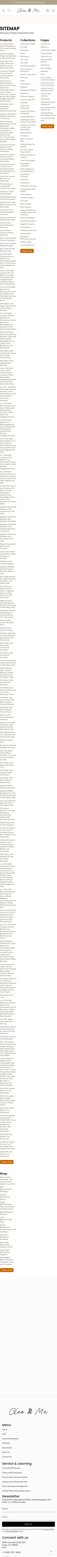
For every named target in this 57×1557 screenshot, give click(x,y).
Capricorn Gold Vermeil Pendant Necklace (7, 212)
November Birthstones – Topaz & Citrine (6, 1244)
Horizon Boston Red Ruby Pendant (7, 786)
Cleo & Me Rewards (10, 1439)
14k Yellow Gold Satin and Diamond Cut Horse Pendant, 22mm (8, 47)
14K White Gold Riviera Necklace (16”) (7, 765)
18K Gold (24, 63)
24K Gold (24, 180)
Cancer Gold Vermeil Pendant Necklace (7, 225)
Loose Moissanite (27, 116)
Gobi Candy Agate (27, 160)
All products (7, 1448)
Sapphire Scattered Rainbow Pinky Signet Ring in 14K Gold (8, 510)
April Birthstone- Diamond (7, 1213)
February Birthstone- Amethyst (5, 1237)
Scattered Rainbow (28, 230)
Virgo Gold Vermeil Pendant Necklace (8, 218)
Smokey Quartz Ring (6, 741)
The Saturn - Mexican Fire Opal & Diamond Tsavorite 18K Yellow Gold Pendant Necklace (7, 814)
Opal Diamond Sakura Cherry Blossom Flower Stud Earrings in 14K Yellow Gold (6, 672)
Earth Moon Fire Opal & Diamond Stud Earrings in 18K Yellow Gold (6, 64)
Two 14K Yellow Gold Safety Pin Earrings (6, 1021)
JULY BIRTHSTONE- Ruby (6, 1219)
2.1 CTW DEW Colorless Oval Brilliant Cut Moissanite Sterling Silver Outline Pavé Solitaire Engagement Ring (8, 462)
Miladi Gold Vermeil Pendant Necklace (8, 746)
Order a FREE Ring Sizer (12, 1473)
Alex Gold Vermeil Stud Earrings (7, 250)
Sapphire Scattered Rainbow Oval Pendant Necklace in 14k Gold (8, 527)
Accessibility (46, 68)
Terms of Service (12, 1531)
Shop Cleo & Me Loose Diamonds (47, 84)
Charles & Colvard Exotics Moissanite (28, 121)
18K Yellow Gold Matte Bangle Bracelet (6, 363)
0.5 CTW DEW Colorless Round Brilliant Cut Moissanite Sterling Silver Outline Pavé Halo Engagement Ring (8, 261)
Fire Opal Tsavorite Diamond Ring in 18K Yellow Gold (7, 803)
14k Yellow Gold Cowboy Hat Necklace (6, 682)
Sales (22, 81)
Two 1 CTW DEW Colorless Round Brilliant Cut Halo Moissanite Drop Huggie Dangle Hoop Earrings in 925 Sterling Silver (7, 277)
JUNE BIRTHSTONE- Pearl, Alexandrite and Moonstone (7, 1205)
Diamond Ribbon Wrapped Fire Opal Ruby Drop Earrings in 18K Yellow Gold (8, 794)
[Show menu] (3, 10)
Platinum (23, 87)
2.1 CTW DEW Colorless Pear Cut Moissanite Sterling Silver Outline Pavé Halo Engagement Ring (8, 477)
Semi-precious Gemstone (26, 70)
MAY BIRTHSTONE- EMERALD (6, 1189)
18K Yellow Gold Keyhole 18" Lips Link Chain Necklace (6, 857)
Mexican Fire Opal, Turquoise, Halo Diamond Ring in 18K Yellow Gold (7, 725)
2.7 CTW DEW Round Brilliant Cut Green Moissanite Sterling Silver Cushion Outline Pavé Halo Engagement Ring (7, 410)
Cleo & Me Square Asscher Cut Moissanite (7, 178)
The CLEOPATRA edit (48, 119)
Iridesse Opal (25, 242)
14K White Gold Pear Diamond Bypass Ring (6, 780)
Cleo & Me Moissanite (24, 107)
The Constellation (27, 218)
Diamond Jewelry (27, 96)
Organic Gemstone (28, 74)
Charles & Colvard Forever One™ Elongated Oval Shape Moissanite (7, 1145)
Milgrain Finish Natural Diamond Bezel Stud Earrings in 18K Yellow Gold (8, 604)
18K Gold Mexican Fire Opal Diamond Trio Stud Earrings (7, 734)
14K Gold (24, 60)
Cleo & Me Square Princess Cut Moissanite (7, 1090)
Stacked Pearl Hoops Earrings (6, 629)
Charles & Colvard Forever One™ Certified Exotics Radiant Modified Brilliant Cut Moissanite (7, 845)
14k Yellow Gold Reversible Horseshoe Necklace (6, 646)
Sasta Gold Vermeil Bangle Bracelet (8, 244)
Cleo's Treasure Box (26, 140)
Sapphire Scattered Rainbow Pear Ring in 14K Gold (8, 116)
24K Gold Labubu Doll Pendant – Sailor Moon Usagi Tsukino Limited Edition (7, 1100)
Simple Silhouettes (28, 221)
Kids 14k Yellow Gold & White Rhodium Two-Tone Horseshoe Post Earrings (8, 755)
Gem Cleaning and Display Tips (48, 108)
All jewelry (24, 93)
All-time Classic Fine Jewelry (26, 151)
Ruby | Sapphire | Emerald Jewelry (27, 170)
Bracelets (24, 50)
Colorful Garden (27, 198)
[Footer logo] (28, 1411)
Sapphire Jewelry (27, 224)
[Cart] (53, 10)
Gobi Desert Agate (28, 44)
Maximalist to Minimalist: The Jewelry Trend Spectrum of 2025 (7, 1180)
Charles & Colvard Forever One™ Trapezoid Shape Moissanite (7, 157)
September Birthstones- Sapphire (5, 1252)
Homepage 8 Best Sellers (27, 190)
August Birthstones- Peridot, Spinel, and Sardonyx (8, 1228)
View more (7, 1162)
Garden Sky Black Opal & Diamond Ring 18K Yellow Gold (7, 570)
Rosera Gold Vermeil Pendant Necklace (7, 717)
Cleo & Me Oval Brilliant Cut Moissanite (6, 1154)
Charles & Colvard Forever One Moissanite (27, 127)
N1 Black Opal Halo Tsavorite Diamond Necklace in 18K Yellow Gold (8, 636)
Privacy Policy (46, 53)
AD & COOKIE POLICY (46, 61)
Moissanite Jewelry (28, 186)
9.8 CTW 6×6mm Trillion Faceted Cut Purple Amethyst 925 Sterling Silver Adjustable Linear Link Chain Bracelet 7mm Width (8, 1049)
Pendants (24, 136)
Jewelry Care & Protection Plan (47, 89)
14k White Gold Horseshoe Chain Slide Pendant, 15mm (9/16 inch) (7, 700)
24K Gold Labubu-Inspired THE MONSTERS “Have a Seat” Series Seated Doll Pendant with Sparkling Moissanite (8, 1123)
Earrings (23, 47)
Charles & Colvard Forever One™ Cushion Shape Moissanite (7, 74)
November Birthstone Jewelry (28, 238)
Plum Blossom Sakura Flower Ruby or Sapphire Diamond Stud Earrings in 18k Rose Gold (7, 592)
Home (4, 1430)
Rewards (44, 71)
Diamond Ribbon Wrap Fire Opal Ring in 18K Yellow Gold (8, 56)
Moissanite (45, 99)
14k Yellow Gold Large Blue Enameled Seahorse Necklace (8, 107)
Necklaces (24, 56)
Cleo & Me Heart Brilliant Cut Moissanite (7, 1110)
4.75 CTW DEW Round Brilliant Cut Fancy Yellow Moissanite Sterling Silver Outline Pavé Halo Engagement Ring (8, 445)
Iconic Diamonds (27, 245)
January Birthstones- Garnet (5, 1197)
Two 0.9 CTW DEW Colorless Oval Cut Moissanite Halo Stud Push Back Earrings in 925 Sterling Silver (8, 916)
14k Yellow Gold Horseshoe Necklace (6, 655)
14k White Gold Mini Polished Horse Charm (6, 709)
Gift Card (6, 1443)
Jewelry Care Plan (27, 99)
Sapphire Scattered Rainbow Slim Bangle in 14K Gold (8, 519)
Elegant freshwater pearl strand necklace (8, 546)
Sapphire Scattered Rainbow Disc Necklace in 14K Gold (8, 537)
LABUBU (23, 103)
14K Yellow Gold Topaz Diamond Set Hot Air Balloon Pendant (8, 307)
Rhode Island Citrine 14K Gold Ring (7, 622)
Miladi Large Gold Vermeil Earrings (7, 824)
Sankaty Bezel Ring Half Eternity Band (8, 198)
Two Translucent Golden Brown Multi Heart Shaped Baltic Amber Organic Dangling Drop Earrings (8, 970)
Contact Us (45, 44)
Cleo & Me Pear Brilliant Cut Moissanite (6, 1136)
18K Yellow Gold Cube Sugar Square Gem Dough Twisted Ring (8, 354)
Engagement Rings (28, 90)
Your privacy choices (46, 95)
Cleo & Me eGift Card (6, 996)
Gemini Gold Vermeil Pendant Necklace (7, 232)
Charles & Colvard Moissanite (27, 112)
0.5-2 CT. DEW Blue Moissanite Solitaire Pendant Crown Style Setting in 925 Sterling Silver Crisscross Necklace (8, 394)
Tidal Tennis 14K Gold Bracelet (6, 192)
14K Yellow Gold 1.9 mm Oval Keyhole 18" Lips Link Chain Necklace (8, 1030)
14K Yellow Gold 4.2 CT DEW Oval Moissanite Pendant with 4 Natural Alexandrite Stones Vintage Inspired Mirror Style (8, 985)
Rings (22, 53)
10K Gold (24, 201)
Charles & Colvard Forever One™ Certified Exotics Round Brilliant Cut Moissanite (7, 832)
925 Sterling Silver (27, 66)
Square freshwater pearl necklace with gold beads (8, 204)
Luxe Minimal (25, 194)
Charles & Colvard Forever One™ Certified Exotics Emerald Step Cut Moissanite (7, 168)
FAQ (42, 74)
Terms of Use (46, 56)
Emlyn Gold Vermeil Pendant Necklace (8, 239)
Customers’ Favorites (25, 175)
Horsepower (25, 227)
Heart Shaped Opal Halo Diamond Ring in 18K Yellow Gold (8, 662)
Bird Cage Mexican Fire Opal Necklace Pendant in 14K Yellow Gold (8, 580)
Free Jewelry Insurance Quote (48, 78)
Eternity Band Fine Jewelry (27, 156)
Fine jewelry (25, 84)
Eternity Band (25, 133)
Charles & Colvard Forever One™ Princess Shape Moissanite (7, 148)
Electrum (24, 77)
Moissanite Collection (24, 164)
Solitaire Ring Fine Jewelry (27, 145)
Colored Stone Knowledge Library (48, 114)
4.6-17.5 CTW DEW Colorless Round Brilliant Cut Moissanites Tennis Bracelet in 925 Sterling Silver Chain (8, 931)
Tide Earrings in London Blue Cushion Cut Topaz (8, 186)
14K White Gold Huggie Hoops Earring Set (6, 772)
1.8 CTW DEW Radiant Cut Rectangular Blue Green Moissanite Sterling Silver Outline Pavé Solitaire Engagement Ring (7, 428)
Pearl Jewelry (25, 204)
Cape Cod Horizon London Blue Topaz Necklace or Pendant (8, 555)
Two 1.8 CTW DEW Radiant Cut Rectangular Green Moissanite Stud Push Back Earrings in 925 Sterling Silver (8, 294)
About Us (44, 47)
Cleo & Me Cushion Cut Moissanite (8, 1038)
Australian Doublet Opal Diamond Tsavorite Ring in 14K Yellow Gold (7, 613)
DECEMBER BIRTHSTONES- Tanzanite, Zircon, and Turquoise (7, 1261)
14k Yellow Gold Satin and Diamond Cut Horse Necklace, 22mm (8, 691)
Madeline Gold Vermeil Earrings (7, 562)
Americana (24, 183)
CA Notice (45, 65)
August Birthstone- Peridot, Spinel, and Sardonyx (28, 212)
